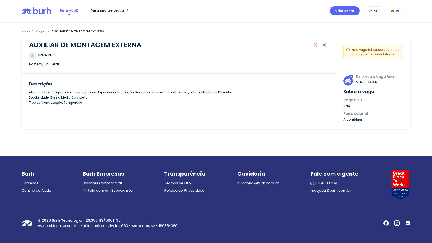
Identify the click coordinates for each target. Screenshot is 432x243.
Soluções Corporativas (103, 183)
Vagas (40, 31)
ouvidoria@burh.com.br (258, 183)
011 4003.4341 (327, 183)
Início (26, 31)
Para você (69, 10)
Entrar (374, 11)
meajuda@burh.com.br (330, 190)
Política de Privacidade (184, 190)
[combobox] (399, 11)
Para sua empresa (107, 10)
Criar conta (344, 11)
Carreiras (30, 183)
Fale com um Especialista (110, 190)
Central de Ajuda (36, 190)
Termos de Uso (177, 183)
